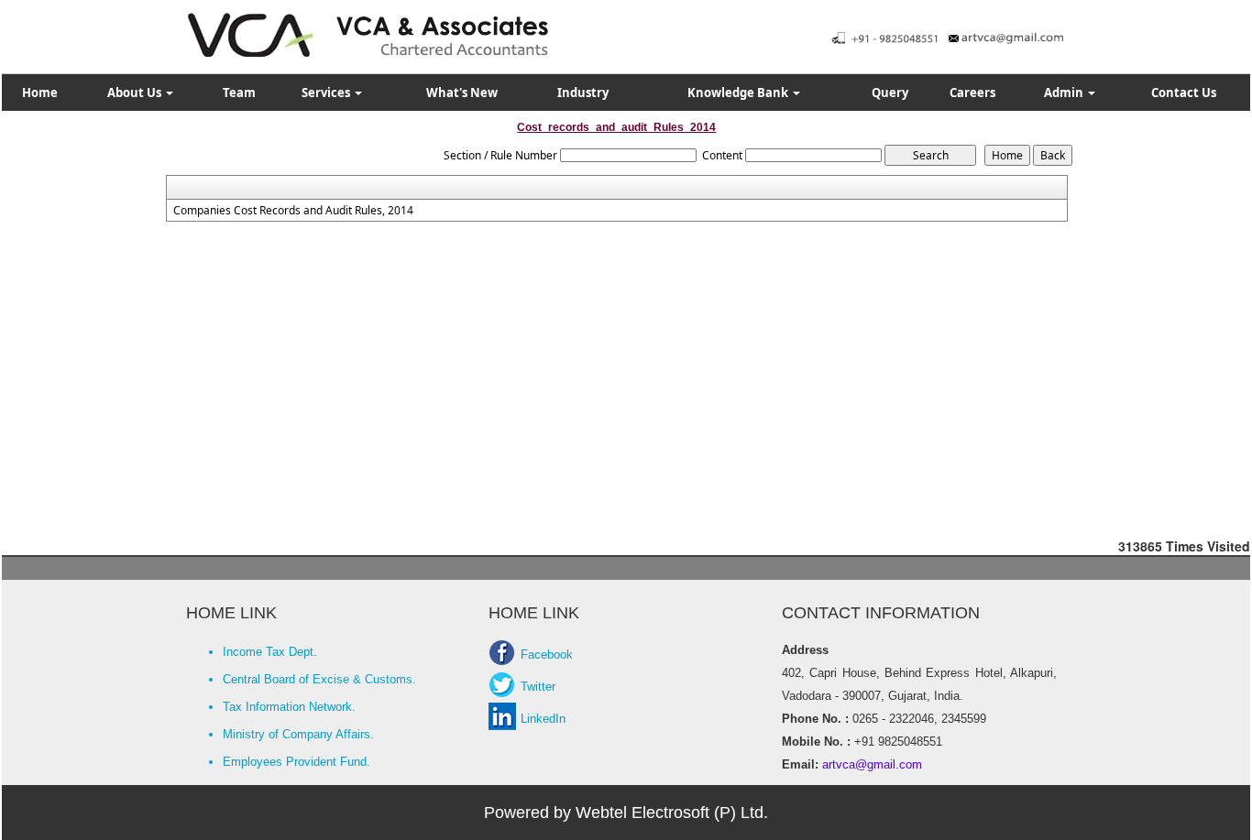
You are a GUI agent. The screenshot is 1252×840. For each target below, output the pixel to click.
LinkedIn (543, 718)
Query (890, 92)
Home (40, 92)
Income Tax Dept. (270, 652)
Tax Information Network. (289, 707)
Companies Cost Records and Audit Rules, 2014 (293, 210)
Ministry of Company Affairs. (298, 734)
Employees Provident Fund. (296, 762)
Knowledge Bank (739, 92)
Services (327, 92)
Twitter (538, 686)
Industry (583, 92)
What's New (462, 92)
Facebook (547, 654)
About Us (135, 92)
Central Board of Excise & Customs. (319, 679)
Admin (1065, 92)
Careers (972, 92)
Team (239, 92)
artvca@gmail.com (870, 764)
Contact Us (1183, 92)
